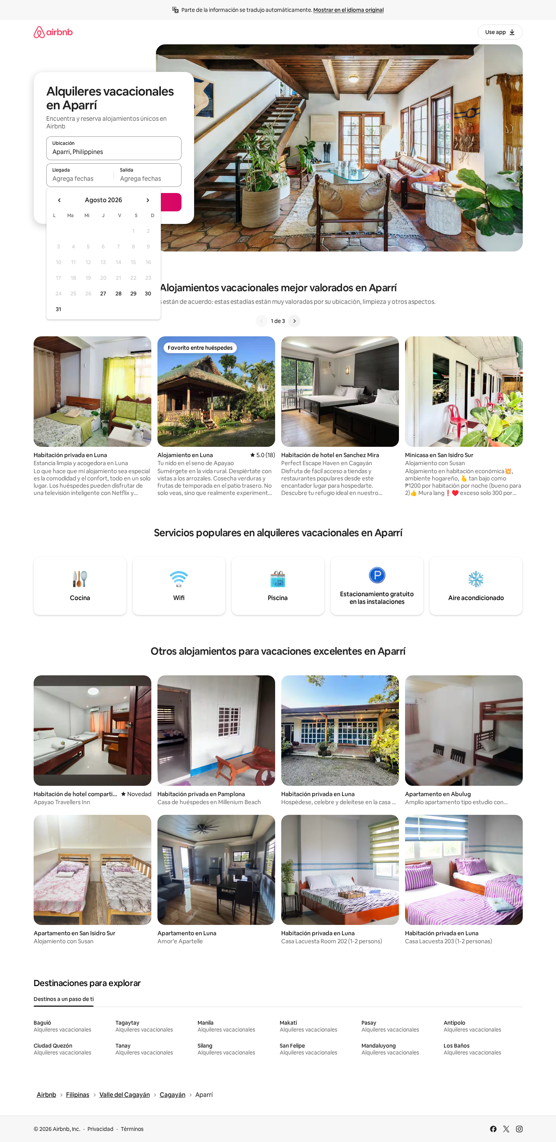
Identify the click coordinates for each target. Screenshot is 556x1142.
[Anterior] (262, 321)
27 (103, 293)
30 (148, 293)
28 (118, 293)
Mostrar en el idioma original (348, 9)
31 (58, 309)
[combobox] (113, 151)
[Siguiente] (294, 321)
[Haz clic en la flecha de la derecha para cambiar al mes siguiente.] (147, 200)
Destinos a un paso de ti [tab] (64, 999)
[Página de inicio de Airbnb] (53, 32)
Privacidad (100, 1129)
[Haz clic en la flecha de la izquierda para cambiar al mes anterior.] (59, 200)
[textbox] (80, 178)
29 (133, 293)
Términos (132, 1129)
